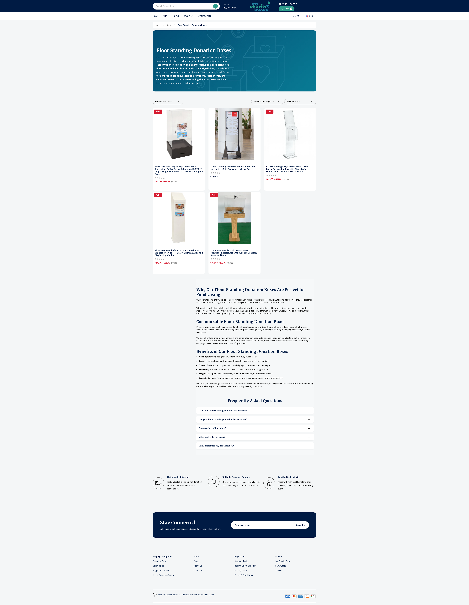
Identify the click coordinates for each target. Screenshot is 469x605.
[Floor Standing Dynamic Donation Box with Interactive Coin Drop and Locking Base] (234, 134)
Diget (211, 594)
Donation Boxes (160, 561)
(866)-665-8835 (230, 7)
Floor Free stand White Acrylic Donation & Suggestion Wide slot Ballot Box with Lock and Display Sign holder (179, 252)
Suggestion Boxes (161, 570)
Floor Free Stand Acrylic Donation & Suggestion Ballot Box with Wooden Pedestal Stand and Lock (233, 252)
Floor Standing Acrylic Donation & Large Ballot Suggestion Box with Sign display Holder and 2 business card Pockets (287, 169)
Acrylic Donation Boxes (163, 575)
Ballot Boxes (158, 565)
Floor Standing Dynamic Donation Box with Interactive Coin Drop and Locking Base (233, 167)
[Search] (215, 6)
